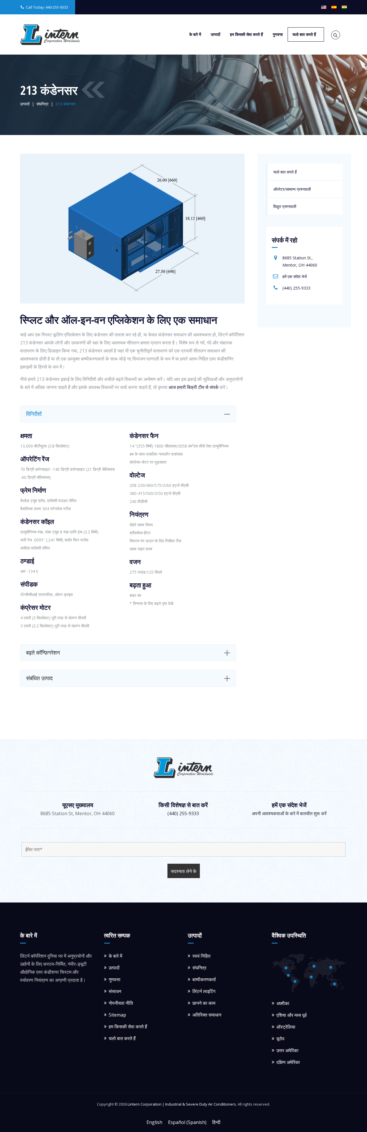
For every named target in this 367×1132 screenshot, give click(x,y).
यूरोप (280, 1038)
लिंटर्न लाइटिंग (203, 991)
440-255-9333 (57, 7)
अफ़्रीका (282, 1003)
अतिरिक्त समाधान (206, 1015)
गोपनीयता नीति (121, 1003)
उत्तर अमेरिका (287, 1050)
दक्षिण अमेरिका (288, 1062)
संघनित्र (199, 968)
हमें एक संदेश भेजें (294, 276)
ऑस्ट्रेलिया (285, 1027)
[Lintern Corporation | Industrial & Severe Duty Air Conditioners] (50, 34)
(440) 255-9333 (296, 288)
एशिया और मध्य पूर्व (291, 1015)
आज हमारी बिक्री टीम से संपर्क (193, 387)
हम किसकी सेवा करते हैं (246, 34)
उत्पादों (215, 34)
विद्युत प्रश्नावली (284, 206)
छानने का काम (203, 1003)
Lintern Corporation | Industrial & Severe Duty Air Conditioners (182, 1104)
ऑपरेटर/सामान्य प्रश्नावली (292, 189)
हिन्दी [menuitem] (216, 1122)
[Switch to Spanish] (334, 7)
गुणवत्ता (278, 34)
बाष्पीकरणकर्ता (204, 979)
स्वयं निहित (201, 956)
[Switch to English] (323, 7)
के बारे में (195, 34)
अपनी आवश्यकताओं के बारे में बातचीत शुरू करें (289, 813)
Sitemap (117, 1015)
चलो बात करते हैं (304, 34)
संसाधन (115, 991)
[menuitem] (154, 1122)
